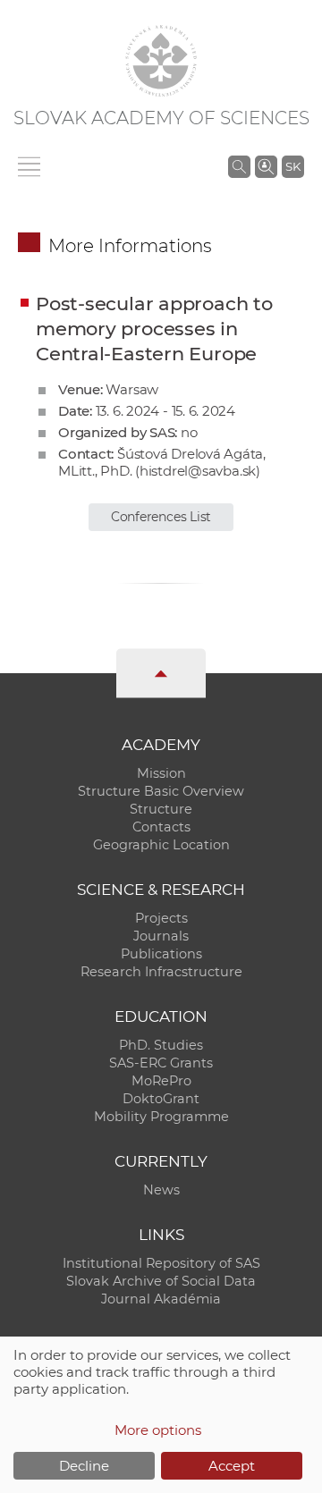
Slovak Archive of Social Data (161, 1281)
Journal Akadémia (161, 1299)
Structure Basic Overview (161, 791)
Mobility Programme (161, 1117)
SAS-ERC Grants (161, 1063)
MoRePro (161, 1081)
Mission (161, 773)
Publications (161, 954)
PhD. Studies (161, 1045)
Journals (161, 936)
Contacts (161, 827)
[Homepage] (161, 61)
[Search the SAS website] (239, 166)
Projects (161, 918)
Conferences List (161, 517)
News (161, 1190)
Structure (161, 809)
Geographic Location (161, 845)
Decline (84, 1465)
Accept (231, 1465)
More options (157, 1429)
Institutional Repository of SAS (161, 1263)
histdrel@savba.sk (198, 470)
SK (293, 166)
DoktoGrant (161, 1099)
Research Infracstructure (161, 972)
